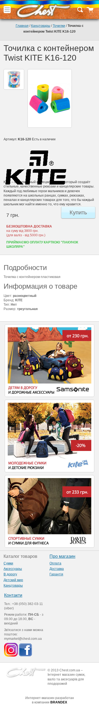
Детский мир (13, 580)
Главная (22, 26)
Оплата (55, 563)
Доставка (57, 569)
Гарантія (56, 574)
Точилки (59, 26)
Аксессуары (13, 569)
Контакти (13, 595)
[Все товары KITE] (49, 167)
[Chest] (43, 9)
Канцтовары (40, 26)
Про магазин (62, 556)
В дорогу (10, 574)
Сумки (8, 563)
